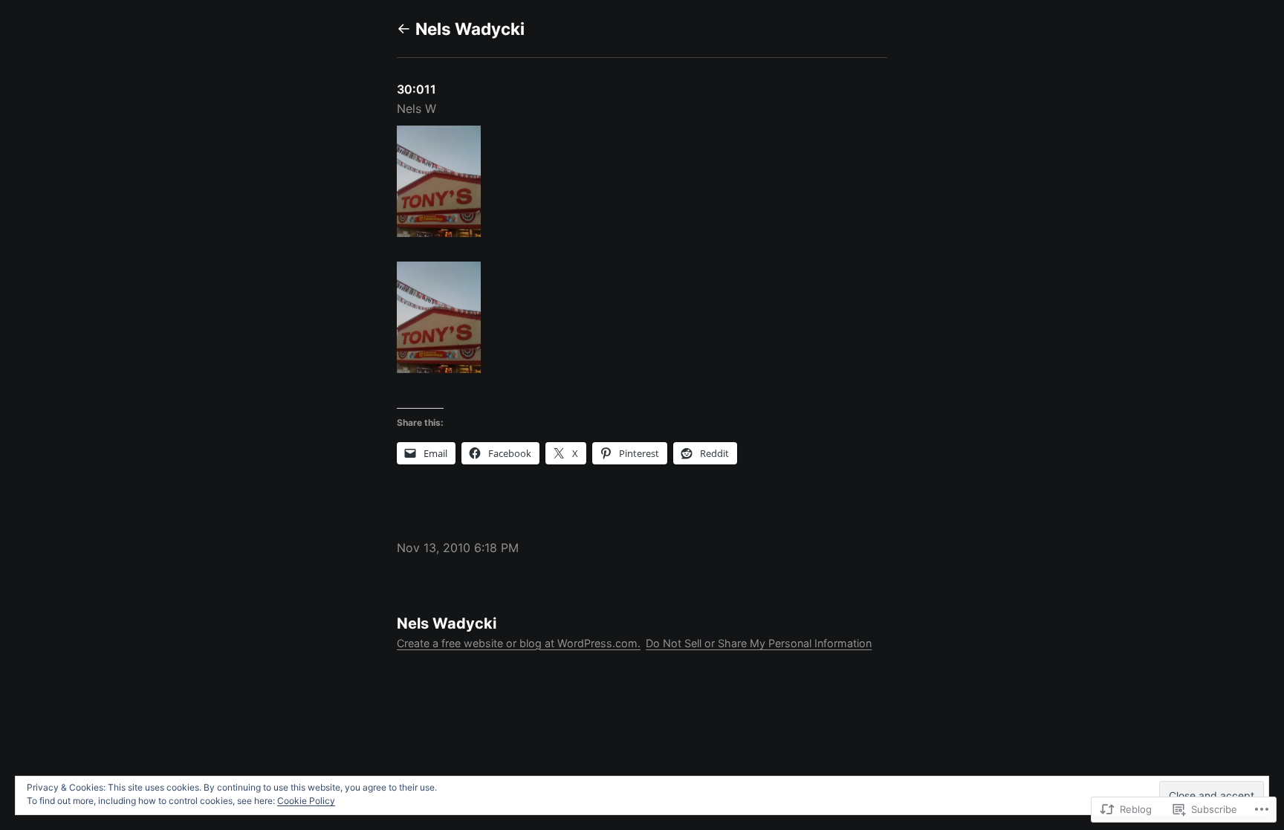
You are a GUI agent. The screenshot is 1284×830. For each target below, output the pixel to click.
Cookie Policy (306, 800)
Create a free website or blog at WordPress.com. (519, 643)
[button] (642, 184)
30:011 (416, 89)
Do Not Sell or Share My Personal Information (759, 643)
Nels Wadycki (470, 29)
